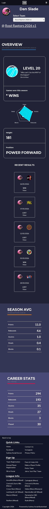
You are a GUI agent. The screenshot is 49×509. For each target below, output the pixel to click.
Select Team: (19, 15)
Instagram (28, 450)
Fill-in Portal (10, 471)
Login (4, 3)
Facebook (9, 450)
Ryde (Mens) (29, 500)
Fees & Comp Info (31, 462)
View (24, 190)
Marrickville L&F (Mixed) (33, 492)
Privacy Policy (30, 453)
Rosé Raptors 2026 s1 (20, 26)
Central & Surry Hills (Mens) (13, 484)
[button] (46, 3)
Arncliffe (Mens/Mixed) (14, 480)
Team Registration (13, 462)
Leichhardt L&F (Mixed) (14, 492)
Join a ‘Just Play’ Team (33, 471)
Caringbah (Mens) (31, 480)
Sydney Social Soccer (14, 453)
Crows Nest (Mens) (13, 489)
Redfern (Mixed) (12, 500)
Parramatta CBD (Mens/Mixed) (31, 496)
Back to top (6, 438)
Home (8, 446)
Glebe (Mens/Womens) (33, 489)
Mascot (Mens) (11, 495)
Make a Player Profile (32, 465)
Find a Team (29, 468)
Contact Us (29, 447)
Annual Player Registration (11, 466)
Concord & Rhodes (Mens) (32, 484)
